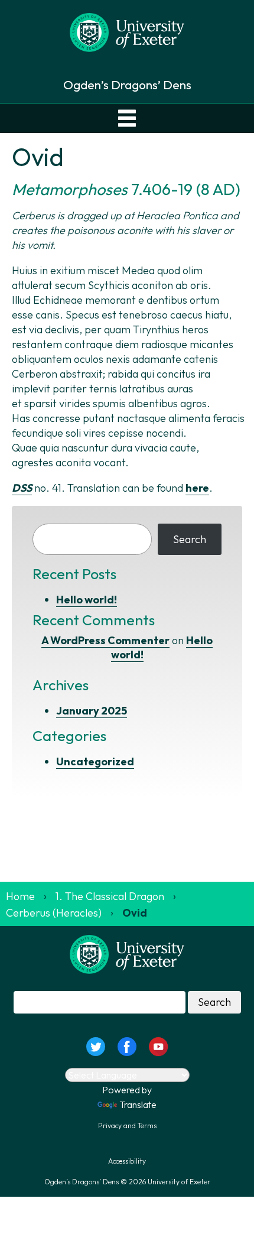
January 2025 (91, 710)
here (197, 488)
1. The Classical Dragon (110, 896)
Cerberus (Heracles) (54, 913)
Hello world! (86, 599)
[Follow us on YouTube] (158, 1045)
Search (189, 539)
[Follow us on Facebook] (126, 1045)
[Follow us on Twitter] (95, 1045)
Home (20, 896)
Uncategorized (95, 761)
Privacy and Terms (127, 1125)
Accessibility (127, 1161)
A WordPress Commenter (105, 640)
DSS (22, 488)
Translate (138, 1104)
